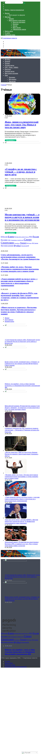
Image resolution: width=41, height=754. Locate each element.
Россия (36, 236)
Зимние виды (9, 71)
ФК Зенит (29, 243)
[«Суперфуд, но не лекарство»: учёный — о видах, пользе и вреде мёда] (22, 143)
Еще (6, 75)
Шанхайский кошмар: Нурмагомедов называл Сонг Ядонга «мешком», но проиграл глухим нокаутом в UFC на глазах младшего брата (22, 407)
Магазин (8, 17)
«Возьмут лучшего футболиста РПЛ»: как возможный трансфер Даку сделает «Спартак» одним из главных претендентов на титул (20, 296)
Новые (7, 318)
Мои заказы (17, 27)
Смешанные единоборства (17, 240)
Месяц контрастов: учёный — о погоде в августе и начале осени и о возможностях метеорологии (22, 217)
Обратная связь (10, 35)
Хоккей (7, 61)
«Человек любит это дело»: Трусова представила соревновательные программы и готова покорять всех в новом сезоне (20, 269)
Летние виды (9, 65)
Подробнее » (10, 140)
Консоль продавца (19, 22)
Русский (27, 752)
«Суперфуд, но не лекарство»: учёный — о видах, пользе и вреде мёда (21, 172)
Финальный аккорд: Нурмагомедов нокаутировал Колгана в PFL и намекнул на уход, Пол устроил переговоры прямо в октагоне (22, 544)
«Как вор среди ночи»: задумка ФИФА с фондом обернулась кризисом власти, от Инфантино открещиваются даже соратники (21, 521)
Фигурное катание (11, 73)
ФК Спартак (35, 243)
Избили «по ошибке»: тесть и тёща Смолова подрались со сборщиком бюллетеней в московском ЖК (22, 385)
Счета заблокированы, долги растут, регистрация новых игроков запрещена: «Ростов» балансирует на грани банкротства (20, 257)
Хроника (12, 77)
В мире (11, 236)
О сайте (7, 33)
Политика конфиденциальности (16, 666)
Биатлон (8, 69)
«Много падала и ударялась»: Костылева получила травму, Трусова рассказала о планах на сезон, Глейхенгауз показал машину (19, 310)
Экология (12, 81)
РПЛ (30, 237)
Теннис (7, 63)
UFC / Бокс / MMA (11, 67)
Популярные (9, 319)
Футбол (7, 59)
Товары (11, 18)
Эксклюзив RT (25, 245)
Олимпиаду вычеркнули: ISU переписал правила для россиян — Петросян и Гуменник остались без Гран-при (22, 430)
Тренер (23, 243)
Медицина (12, 79)
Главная (3, 85)
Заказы (15, 26)
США (9, 240)
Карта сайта (9, 31)
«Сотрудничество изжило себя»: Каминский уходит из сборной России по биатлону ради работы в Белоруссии (22, 341)
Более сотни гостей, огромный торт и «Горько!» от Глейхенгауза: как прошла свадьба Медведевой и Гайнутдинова (22, 363)
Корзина (15, 24)
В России (4, 237)
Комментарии (9, 321)
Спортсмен (7, 242)
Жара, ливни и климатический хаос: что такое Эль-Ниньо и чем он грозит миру (21, 125)
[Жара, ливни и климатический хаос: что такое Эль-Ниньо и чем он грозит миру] (22, 114)
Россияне (4, 240)
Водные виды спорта (20, 237)
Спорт (28, 239)
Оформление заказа (19, 29)
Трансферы (17, 243)
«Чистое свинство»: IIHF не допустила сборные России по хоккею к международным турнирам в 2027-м (21, 454)
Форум (7, 13)
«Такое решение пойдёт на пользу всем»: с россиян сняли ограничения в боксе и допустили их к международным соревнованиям (19, 282)
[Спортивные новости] (9, 38)
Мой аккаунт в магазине (17, 20)
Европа (27, 236)
